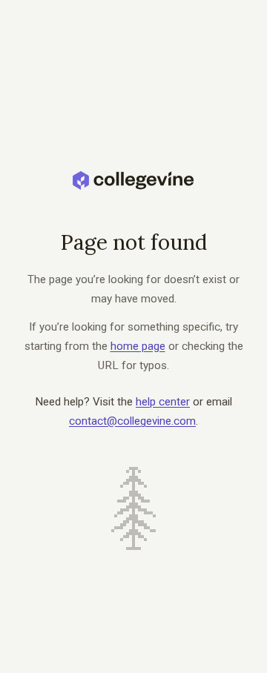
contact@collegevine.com (132, 421)
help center (163, 401)
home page (138, 346)
